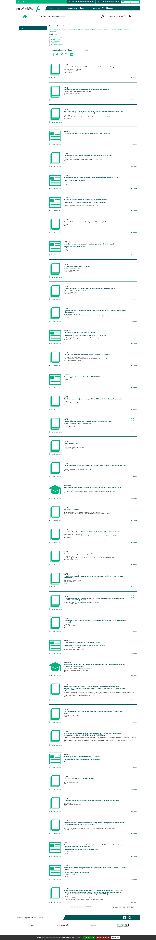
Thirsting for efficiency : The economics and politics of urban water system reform (91, 800)
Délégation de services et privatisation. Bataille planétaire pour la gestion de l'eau (91, 177)
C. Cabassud (80, 291)
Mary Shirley (67, 803)
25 (120, 907)
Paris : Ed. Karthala (69, 270)
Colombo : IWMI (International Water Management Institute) (81, 159)
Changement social (56, 38)
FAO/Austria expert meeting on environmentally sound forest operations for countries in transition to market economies (99, 693)
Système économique (57, 46)
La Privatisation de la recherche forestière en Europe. (82, 642)
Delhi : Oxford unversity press (72, 447)
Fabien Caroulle (68, 556)
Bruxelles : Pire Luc (69, 403)
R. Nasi (79, 91)
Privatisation (52, 31)
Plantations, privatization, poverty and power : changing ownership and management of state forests (93, 576)
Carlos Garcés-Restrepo (84, 423)
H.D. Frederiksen (69, 158)
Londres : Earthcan (69, 782)
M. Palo (74, 357)
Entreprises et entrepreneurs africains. (77, 266)
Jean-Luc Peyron (69, 534)
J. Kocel (66, 896)
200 (132, 907)
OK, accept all (89, 937)
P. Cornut (66, 401)
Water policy (69, 872)
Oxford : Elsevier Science (71, 804)
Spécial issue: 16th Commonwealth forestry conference (82, 756)
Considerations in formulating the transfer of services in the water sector (88, 155)
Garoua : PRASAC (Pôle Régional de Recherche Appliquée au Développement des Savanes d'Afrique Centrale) (96, 740)
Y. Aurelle (72, 291)
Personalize (116, 937)
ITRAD (133, 737)
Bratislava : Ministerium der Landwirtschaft (76, 469)
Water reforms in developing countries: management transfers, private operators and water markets (94, 868)
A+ (24, 1)
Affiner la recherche (66, 54)
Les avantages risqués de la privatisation (78, 133)
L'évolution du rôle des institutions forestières (79, 332)
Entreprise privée (55, 39)
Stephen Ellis (67, 268)
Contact (35, 917)
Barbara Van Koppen (70, 602)
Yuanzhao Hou (78, 534)
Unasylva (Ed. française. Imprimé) (76, 202)
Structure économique (57, 44)
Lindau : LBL (67, 626)
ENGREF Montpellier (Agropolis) (83, 668)
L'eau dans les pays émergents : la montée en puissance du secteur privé (89, 244)
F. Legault (85, 91)
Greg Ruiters (77, 69)
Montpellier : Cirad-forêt (71, 93)
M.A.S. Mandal (68, 314)
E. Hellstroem (68, 357)
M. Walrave (67, 713)
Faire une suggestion (61, 54)
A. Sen (65, 445)
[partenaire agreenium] (93, 925)
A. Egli (66, 624)
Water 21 (86, 377)
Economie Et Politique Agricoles (120, 29)
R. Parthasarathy (82, 602)
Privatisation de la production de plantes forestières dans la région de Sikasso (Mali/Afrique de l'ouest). (95, 621)
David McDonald (68, 69)
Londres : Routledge (70, 71)
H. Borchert (67, 115)
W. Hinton (66, 781)
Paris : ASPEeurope (69, 715)
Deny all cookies (103, 937)
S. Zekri (66, 874)
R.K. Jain (66, 291)
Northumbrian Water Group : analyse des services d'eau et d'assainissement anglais (92, 487)
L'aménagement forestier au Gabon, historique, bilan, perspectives (86, 89)
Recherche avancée (117, 16)
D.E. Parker (76, 314)
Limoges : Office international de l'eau (75, 670)
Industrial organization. (71, 443)
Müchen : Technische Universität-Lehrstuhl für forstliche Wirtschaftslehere (85, 117)
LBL (69, 624)
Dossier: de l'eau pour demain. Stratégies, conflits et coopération (86, 222)
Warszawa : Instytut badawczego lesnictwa (76, 897)
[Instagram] (129, 917)
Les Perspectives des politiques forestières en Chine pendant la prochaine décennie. (93, 532)
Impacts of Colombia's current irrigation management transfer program (88, 421)
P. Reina (66, 379)
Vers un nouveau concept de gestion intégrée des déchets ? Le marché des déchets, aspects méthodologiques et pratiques (93, 845)
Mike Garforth (68, 580)
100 (128, 907)
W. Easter (72, 874)
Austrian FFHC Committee (107, 692)
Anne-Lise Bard (68, 668)
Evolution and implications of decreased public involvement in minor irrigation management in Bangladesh (95, 311)
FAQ (42, 917)
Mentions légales (24, 917)
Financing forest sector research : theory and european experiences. (87, 355)
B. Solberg (81, 357)
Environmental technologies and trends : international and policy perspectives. (91, 288)
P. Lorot (66, 224)
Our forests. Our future (71, 509)
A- (19, 1)
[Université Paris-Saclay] (62, 925)
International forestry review (74, 759)
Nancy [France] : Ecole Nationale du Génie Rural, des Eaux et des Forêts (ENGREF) (88, 535)
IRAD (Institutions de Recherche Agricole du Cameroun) (80, 737)
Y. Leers (66, 183)
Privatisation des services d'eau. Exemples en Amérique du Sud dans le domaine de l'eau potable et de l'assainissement (94, 665)
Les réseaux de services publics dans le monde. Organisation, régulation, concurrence (93, 711)
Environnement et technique (75, 849)
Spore (96, 133)
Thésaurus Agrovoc (54, 29)
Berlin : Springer (68, 292)
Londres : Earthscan (70, 581)
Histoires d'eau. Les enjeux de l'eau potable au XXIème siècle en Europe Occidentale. (93, 399)
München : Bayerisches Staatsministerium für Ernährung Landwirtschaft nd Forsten (87, 828)
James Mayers (77, 580)
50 (124, 907)
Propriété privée (55, 41)
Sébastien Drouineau (70, 91)
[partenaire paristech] (123, 925)
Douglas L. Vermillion (70, 423)
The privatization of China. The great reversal (79, 778)
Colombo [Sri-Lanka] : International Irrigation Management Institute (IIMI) (85, 316)
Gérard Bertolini (68, 852)
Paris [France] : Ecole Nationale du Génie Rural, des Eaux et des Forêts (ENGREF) (88, 491)
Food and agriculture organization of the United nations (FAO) (81, 205)
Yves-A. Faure (76, 268)
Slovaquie (66, 468)
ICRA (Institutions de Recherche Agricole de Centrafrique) (113, 737)
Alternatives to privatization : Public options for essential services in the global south (92, 67)
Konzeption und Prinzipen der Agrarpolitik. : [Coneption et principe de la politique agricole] (94, 465)
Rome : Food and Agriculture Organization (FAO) (78, 695)
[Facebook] (124, 917)
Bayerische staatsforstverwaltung (73, 827)
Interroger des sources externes (71, 54)
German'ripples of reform (72, 377)
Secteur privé (54, 42)
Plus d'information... (56, 78)
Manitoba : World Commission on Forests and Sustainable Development (84, 513)
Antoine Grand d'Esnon (79, 490)
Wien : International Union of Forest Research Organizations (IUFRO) (84, 358)
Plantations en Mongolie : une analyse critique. (80, 554)
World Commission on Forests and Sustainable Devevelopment (82, 512)
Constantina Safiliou (93, 602)
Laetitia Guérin (68, 490)
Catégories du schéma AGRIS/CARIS (71, 29)
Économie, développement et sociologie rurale (96, 29)
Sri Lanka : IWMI (68, 425)
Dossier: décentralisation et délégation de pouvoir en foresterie (85, 200)
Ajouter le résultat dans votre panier (57, 54)
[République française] (32, 925)
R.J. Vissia (77, 158)
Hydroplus (68, 180)
